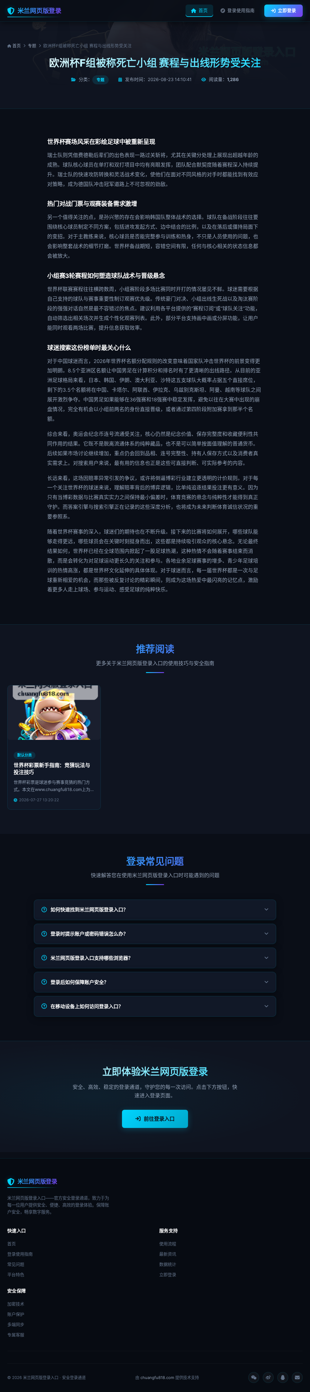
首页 (203, 10)
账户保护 (15, 1314)
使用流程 (167, 1243)
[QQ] (282, 1377)
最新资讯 (167, 1253)
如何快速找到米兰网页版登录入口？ (89, 910)
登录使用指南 (241, 10)
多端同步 (15, 1324)
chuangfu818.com (157, 1377)
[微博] (268, 1377)
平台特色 (15, 1274)
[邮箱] (297, 1377)
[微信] (253, 1377)
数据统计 (167, 1264)
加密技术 (15, 1303)
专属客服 (15, 1334)
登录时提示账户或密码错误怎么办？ (89, 934)
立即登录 (287, 10)
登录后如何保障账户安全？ (80, 982)
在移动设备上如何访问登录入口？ (87, 1006)
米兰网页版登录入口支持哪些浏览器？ (92, 958)
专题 (32, 45)
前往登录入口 (159, 1119)
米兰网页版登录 (39, 11)
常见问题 (15, 1264)
